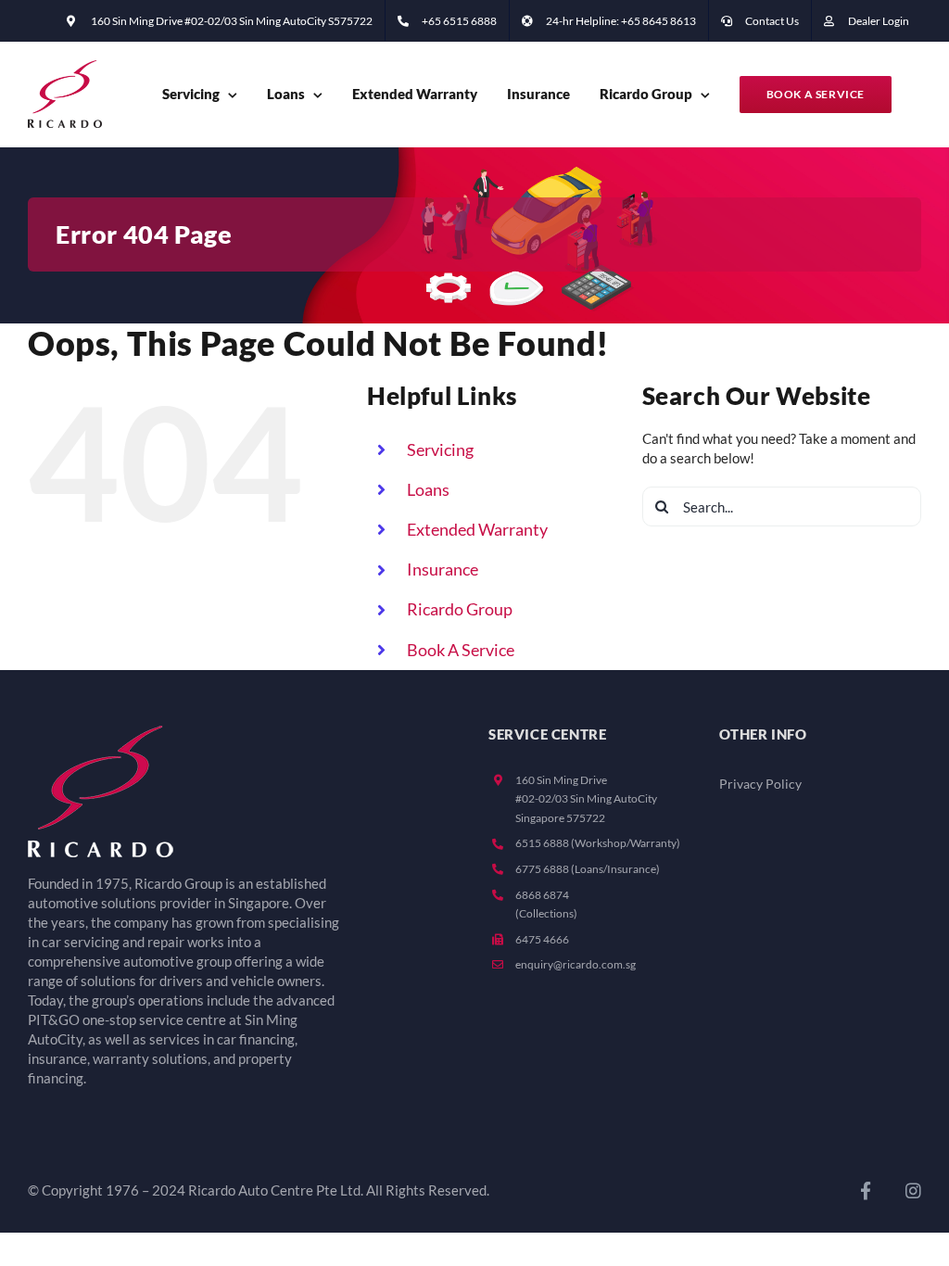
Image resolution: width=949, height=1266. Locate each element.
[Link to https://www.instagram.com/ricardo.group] (913, 1190)
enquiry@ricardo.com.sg (575, 964)
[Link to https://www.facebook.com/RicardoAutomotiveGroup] (865, 1190)
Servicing (440, 449)
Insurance (442, 569)
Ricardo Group (459, 609)
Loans (428, 489)
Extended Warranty (477, 529)
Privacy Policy (760, 784)
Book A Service (460, 649)
